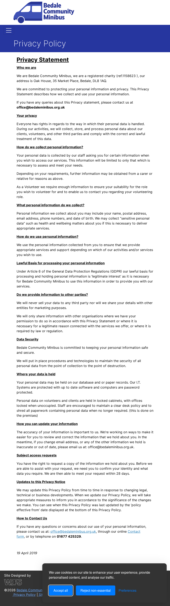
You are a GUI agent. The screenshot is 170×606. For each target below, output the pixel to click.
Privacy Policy (24, 595)
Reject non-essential (95, 590)
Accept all (60, 590)
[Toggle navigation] (8, 31)
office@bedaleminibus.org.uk (73, 531)
